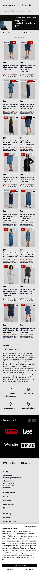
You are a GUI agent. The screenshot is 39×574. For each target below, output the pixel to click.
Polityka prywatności (30, 527)
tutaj (3, 559)
